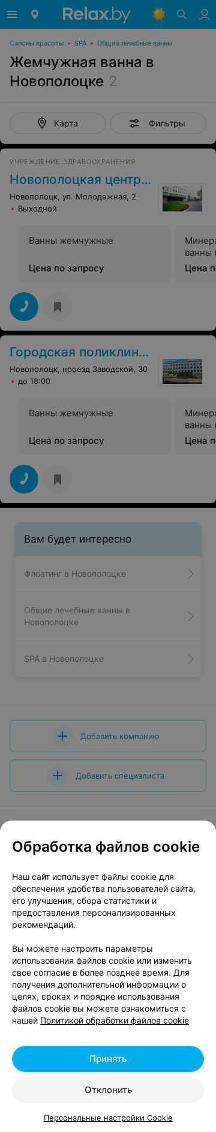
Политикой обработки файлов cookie (114, 1020)
